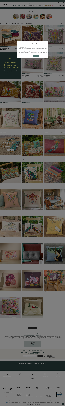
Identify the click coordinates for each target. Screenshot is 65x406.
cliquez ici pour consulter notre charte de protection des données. (37, 53)
